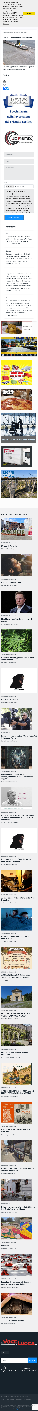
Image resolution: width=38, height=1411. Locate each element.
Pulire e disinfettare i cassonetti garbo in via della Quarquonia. (17, 1169)
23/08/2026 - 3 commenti (8, 1279)
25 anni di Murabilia (9, 546)
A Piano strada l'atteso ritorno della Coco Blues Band (18, 899)
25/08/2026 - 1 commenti (8, 733)
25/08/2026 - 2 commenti (8, 1011)
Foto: (6, 182)
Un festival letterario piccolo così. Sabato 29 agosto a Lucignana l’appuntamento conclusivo (18, 817)
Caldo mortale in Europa (11, 582)
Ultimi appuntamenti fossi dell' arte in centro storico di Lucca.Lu (16, 860)
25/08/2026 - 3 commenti (8, 933)
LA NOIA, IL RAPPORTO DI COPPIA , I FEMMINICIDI (16, 937)
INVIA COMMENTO (14, 218)
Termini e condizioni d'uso (8, 1402)
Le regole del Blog (27, 1399)
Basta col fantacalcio (9, 699)
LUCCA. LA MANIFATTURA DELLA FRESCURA (14, 1053)
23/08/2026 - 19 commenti (8, 1242)
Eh (7, 234)
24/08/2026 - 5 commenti (8, 1049)
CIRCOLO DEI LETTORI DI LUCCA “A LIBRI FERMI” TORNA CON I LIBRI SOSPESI (17, 1092)
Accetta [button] (29, 13)
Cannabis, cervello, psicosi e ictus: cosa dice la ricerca (17, 658)
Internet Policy (19, 1402)
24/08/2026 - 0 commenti (8, 1088)
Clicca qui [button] (6, 24)
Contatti (12, 1399)
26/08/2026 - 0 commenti (8, 543)
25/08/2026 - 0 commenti (8, 696)
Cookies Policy (28, 1402)
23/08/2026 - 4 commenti (8, 1318)
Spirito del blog (5, 1399)
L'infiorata (5, 1245)
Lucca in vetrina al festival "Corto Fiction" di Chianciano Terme (19, 737)
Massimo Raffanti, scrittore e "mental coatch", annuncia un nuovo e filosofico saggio (17, 776)
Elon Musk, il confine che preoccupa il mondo (16, 620)
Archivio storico (31, 1409)
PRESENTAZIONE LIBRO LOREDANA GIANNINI (15, 1130)
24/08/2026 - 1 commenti (8, 1165)
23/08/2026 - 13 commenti (8, 1204)
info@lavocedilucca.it (20, 1409)
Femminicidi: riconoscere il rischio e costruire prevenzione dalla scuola (15, 1283)
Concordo (9, 251)
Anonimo (6, 75)
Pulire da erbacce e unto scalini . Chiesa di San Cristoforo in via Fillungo (18, 1208)
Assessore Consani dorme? (12, 1320)
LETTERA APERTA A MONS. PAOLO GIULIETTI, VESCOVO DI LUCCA (15, 1015)
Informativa (19, 1399)
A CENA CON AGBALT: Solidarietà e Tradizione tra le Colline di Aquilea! (15, 976)
